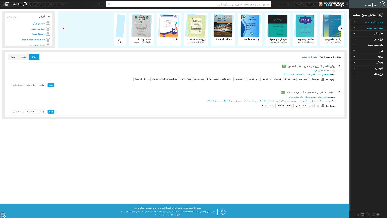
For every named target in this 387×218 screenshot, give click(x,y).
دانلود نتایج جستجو (309, 57)
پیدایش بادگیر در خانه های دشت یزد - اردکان (310, 93)
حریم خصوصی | (150, 208)
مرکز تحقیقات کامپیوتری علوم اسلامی (171, 211)
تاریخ (13, 57)
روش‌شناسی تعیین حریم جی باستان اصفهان (311, 66)
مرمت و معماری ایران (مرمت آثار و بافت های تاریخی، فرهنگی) (305, 100)
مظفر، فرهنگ (310, 97)
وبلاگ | (198, 208)
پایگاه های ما (139, 208)
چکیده (41, 85)
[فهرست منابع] (378, 215)
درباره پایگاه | (171, 208)
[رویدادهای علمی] (358, 215)
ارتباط (34, 57)
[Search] (109, 4)
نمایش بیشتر (12, 16)
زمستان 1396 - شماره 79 (318, 74)
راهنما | (179, 208)
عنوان (23, 57)
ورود (376, 5)
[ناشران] (362, 215)
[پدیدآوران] (367, 215)
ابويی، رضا (322, 97)
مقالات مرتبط (31, 85)
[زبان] (25, 4)
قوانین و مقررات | (188, 208)
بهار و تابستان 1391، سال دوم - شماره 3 (263, 100)
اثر (330, 74)
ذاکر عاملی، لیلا (320, 70)
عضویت (368, 5)
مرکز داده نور (160, 214)
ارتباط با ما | (161, 208)
